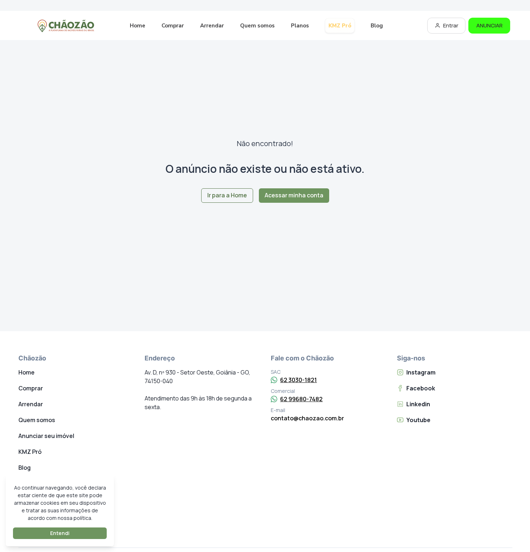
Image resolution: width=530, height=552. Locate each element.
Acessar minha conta (294, 195)
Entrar (450, 25)
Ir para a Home (227, 195)
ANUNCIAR (489, 25)
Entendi (60, 533)
